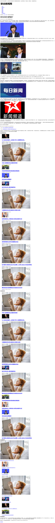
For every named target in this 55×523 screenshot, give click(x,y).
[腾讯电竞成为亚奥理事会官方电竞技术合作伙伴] (16, 285)
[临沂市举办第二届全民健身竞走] (5, 185)
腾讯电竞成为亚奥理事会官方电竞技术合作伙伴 (12, 287)
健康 (2, 10)
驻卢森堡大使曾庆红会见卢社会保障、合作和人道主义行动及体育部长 (17, 264)
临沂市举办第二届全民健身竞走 (8, 187)
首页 (2, 6)
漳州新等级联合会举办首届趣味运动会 (10, 241)
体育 (6, 14)
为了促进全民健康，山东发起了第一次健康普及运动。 (13, 139)
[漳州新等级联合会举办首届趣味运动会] (16, 362)
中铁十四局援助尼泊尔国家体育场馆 (8, 127)
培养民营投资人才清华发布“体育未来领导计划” (9, 129)
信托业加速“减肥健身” (7, 179)
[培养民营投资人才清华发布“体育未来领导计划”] (5, 406)
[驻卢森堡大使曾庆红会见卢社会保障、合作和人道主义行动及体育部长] (16, 436)
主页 (4, 14)
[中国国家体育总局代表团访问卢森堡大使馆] (16, 208)
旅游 (2, 11)
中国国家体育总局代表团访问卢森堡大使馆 (11, 210)
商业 (2, 8)
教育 (2, 12)
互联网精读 (3, 13)
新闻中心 (3, 7)
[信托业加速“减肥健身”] (5, 177)
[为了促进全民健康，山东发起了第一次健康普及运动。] (5, 318)
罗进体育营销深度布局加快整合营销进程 (10, 170)
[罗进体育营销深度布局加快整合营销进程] (5, 398)
